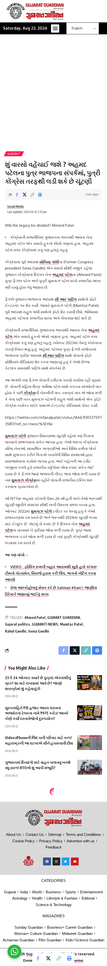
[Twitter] (65, 861)
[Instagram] (56, 861)
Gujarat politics (17, 624)
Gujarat (13, 153)
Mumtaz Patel (71, 624)
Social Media (15, 206)
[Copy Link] (32, 195)
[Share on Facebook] (16, 195)
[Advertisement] (53, 95)
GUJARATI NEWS (45, 624)
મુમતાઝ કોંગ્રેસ (23, 480)
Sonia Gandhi (38, 631)
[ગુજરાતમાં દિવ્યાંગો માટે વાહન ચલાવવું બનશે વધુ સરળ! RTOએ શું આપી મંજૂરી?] (89, 767)
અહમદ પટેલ (62, 274)
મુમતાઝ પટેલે (15, 435)
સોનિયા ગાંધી (49, 262)
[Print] (40, 195)
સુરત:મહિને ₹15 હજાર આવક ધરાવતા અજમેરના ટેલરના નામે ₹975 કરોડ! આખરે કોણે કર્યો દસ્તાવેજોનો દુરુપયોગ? (36, 713)
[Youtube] (75, 861)
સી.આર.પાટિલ (53, 355)
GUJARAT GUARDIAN (63, 617)
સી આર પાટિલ (66, 299)
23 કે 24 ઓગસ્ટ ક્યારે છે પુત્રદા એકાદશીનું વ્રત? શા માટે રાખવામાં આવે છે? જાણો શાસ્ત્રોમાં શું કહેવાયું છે (38, 683)
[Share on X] (24, 195)
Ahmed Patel (35, 617)
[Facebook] (47, 861)
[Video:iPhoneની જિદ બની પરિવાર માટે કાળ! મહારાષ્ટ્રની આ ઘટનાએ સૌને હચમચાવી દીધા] (89, 742)
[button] (55, 28)
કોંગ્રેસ (29, 392)
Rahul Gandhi (15, 631)
